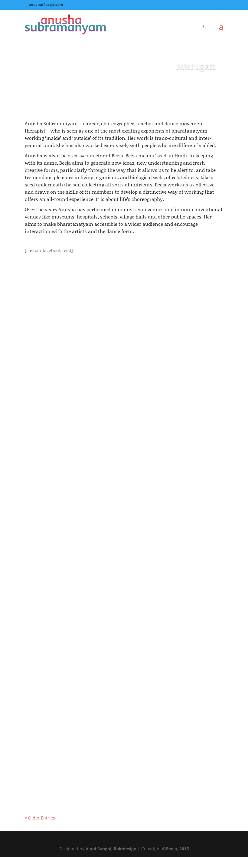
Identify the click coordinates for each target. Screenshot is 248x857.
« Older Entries (40, 818)
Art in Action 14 (50, 409)
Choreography (97, 600)
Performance (125, 420)
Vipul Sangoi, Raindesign (111, 849)
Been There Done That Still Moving (75, 590)
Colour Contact (50, 770)
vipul (42, 420)
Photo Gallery (96, 420)
